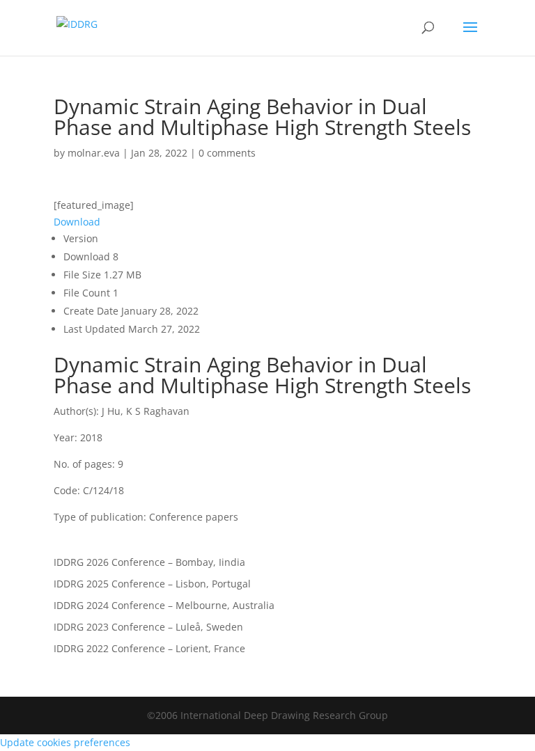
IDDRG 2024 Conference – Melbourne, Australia (164, 605)
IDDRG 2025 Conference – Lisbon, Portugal (152, 583)
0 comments (227, 152)
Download (77, 221)
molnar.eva (94, 152)
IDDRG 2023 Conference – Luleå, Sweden (148, 626)
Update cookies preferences (65, 742)
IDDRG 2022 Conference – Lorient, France (149, 648)
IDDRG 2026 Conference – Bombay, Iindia (149, 562)
